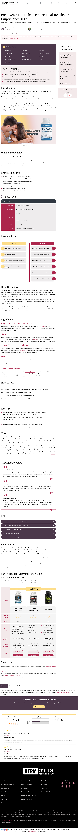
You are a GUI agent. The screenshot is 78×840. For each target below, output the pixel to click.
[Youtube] (66, 786)
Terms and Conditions (47, 791)
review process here (14, 38)
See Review (18, 651)
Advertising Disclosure (6, 36)
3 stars (7, 731)
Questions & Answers (17, 686)
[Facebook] (73, 783)
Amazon (53, 454)
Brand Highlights (26, 53)
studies (35, 339)
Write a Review (8, 33)
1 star (4, 731)
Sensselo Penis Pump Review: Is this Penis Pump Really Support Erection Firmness (67, 55)
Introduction (8, 50)
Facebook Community (27, 799)
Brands (69, 3)
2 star (6, 731)
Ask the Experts (45, 3)
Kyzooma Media (33, 831)
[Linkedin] (70, 786)
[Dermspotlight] (7, 4)
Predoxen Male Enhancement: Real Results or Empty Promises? (67, 82)
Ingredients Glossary (34, 3)
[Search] (76, 3)
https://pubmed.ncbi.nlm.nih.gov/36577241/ (41, 677)
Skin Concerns (22, 3)
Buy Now (18, 655)
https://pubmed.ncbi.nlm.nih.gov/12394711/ (11, 675)
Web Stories (4, 799)
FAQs (40, 59)
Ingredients (7, 56)
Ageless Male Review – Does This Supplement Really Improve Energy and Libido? (67, 69)
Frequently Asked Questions (28, 795)
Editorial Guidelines (26, 784)
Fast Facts (41, 50)
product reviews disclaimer (63, 692)
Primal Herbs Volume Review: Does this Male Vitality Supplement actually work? (66, 62)
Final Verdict (8, 62)
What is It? (24, 50)
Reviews (54, 3)
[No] (70, 95)
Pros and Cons (8, 53)
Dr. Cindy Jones (45, 29)
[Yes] (65, 95)
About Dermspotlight (26, 780)
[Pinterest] (62, 783)
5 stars (11, 731)
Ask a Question (16, 33)
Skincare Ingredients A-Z (7, 784)
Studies (44, 326)
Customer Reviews (26, 59)
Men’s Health (7, 11)
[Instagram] (70, 783)
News (2, 803)
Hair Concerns (5, 788)
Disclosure (44, 784)
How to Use (25, 56)
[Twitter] (66, 783)
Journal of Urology (23, 350)
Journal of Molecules (30, 371)
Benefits (41, 56)
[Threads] (62, 786)
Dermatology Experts (26, 791)
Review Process (45, 780)
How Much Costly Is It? (10, 59)
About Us (62, 3)
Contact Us (44, 788)
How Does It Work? (44, 53)
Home (2, 11)
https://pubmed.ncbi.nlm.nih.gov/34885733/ (37, 678)
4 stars (9, 731)
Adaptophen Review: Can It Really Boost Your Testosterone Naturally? (67, 76)
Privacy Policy (25, 788)
